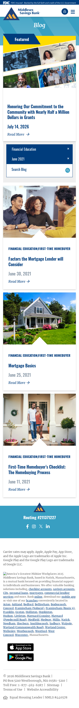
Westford (41, 631)
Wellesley (9, 631)
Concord (8, 608)
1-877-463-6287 (30, 685)
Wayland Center (55, 627)
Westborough (25, 631)
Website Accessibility (43, 689)
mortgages (36, 592)
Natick (65, 619)
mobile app (69, 596)
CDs (5, 592)
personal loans (18, 592)
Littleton (19, 615)
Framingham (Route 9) (60, 608)
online (38, 596)
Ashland (17, 604)
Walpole (67, 623)
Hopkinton (45, 612)
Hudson (8, 615)
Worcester (21, 634)
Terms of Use (13, 689)
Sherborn (23, 623)
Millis (56, 619)
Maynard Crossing (38, 615)
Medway (46, 619)
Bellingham (42, 604)
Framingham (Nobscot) (29, 608)
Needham (9, 623)
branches (32, 600)
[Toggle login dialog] (65, 11)
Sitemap (53, 685)
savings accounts (63, 589)
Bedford (28, 604)
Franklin (8, 612)
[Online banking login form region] (65, 11)
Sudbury (55, 623)
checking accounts (40, 589)
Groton (19, 612)
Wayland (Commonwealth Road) (23, 627)
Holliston (31, 612)
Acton (6, 604)
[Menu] (73, 11)
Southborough (39, 623)
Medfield (33, 619)
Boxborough (58, 604)
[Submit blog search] (67, 170)
